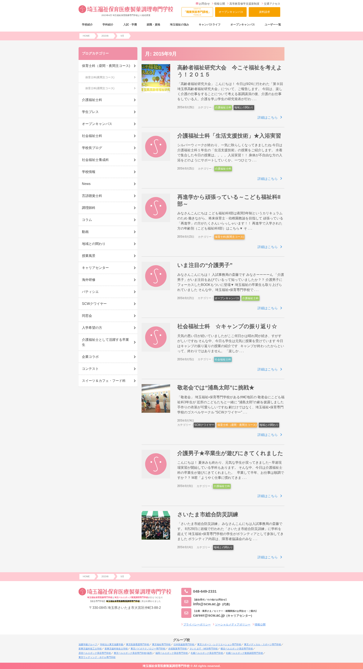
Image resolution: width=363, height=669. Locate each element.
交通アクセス (272, 3)
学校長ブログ (92, 148)
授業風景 (88, 256)
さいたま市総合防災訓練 (207, 514)
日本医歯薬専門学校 (184, 644)
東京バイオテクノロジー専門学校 (148, 648)
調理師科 (88, 208)
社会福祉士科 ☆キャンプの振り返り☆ (227, 326)
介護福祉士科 (223, 107)
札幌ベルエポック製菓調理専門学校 (244, 653)
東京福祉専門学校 (161, 644)
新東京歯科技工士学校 (90, 648)
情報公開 (219, 3)
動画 (85, 232)
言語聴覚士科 (92, 196)
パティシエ (90, 291)
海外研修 (88, 279)
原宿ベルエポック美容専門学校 (95, 653)
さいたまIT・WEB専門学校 (204, 648)
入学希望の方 (92, 327)
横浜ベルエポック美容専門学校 (237, 648)
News (86, 184)
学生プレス (90, 112)
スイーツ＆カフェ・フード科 (104, 380)
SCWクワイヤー (204, 424)
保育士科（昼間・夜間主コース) (236, 424)
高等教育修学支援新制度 (244, 3)
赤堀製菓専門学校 (177, 648)
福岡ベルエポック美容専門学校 (171, 653)
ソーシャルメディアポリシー (232, 624)
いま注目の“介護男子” (205, 265)
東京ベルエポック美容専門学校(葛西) (133, 653)
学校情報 (88, 172)
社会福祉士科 (223, 359)
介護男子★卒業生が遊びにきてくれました (230, 453)
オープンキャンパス (231, 11)
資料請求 (264, 11)
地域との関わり (243, 107)
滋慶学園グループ (88, 644)
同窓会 (87, 315)
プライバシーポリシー (197, 624)
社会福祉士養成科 (95, 160)
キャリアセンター (95, 267)
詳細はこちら (268, 117)
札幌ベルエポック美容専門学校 (207, 653)
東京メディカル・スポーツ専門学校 (262, 644)
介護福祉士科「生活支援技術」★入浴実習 (229, 136)
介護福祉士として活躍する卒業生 (105, 342)
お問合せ (204, 3)
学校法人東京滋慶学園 (111, 644)
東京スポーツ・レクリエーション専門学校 (219, 644)
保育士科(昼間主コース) (99, 88)
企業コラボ (90, 356)
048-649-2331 (205, 591)
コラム (87, 220)
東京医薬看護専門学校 (137, 644)
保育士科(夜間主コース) (229, 236)
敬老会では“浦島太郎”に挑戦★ (215, 387)
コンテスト (90, 368)
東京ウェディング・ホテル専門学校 (97, 657)
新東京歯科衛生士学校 (116, 648)
